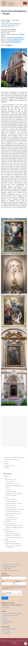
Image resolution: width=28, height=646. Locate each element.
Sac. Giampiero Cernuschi (17, 39)
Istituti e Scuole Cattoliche (13, 533)
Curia (6, 477)
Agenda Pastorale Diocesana (13, 543)
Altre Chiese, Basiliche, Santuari (14, 527)
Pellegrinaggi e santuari (6, 643)
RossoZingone (23, 643)
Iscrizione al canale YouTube (12, 459)
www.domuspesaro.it (9, 26)
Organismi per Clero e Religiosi (14, 493)
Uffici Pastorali (10, 481)
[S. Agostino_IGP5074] (14, 274)
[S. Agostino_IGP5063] (14, 236)
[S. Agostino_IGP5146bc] (14, 311)
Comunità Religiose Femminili (13, 513)
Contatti (7, 463)
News (6, 461)
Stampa (6, 539)
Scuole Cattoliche (9, 531)
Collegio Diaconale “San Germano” (15, 509)
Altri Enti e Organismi (11, 495)
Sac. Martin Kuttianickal (16, 37)
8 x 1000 (7, 467)
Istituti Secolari (10, 515)
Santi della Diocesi (10, 505)
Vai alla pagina (5, 607)
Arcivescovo (8, 475)
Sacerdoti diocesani (11, 507)
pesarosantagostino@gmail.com (13, 23)
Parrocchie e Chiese (10, 523)
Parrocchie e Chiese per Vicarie (14, 525)
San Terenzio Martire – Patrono (14, 503)
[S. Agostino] (14, 387)
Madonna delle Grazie (11, 501)
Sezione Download (9, 465)
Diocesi (6, 497)
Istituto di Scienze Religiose (13, 535)
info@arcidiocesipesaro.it (9, 566)
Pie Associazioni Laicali (12, 517)
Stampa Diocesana (11, 541)
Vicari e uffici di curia (11, 479)
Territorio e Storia (10, 499)
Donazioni (8, 489)
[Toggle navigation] (25, 3)
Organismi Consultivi (11, 491)
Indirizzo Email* (6, 575)
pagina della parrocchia (13, 25)
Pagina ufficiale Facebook (9, 629)
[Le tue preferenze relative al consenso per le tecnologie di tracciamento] (25, 643)
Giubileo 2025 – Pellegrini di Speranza (14, 457)
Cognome (17, 581)
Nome (3, 581)
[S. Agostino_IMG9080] (14, 347)
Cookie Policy (6, 633)
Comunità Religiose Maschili (13, 511)
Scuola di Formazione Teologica (14, 537)
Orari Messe (8, 521)
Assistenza (7, 529)
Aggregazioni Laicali (11, 519)
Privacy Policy (11, 588)
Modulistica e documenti (12, 483)
